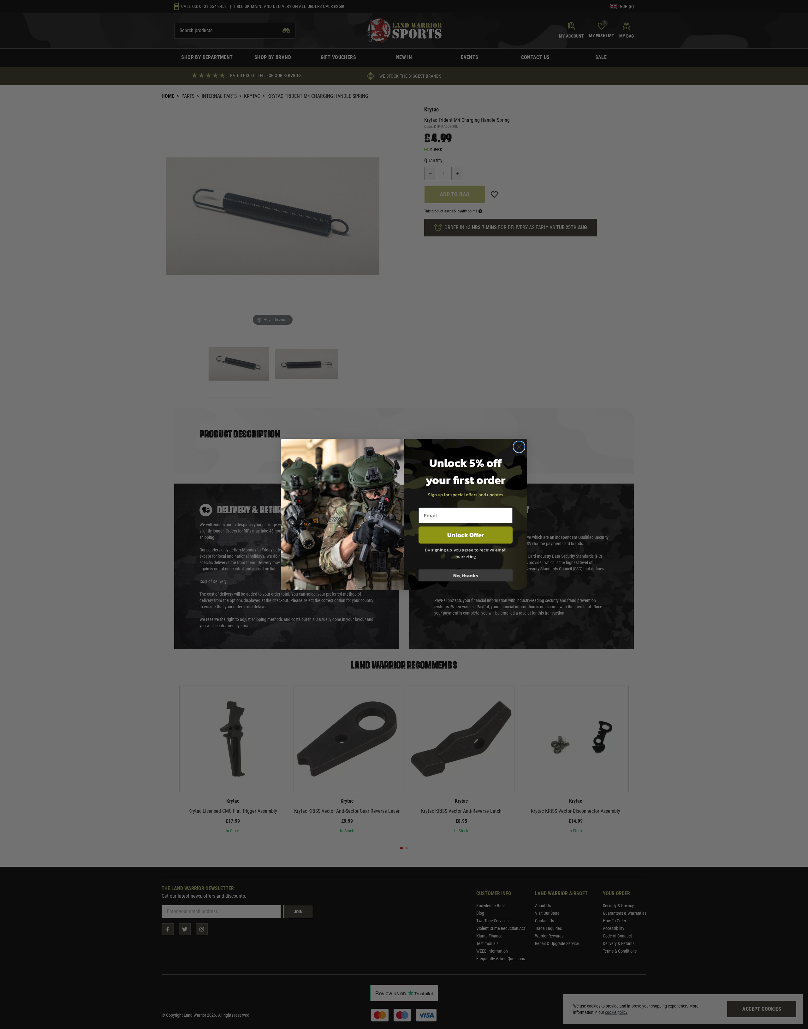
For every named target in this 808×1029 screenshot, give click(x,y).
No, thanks (465, 575)
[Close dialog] (519, 446)
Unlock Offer (465, 535)
